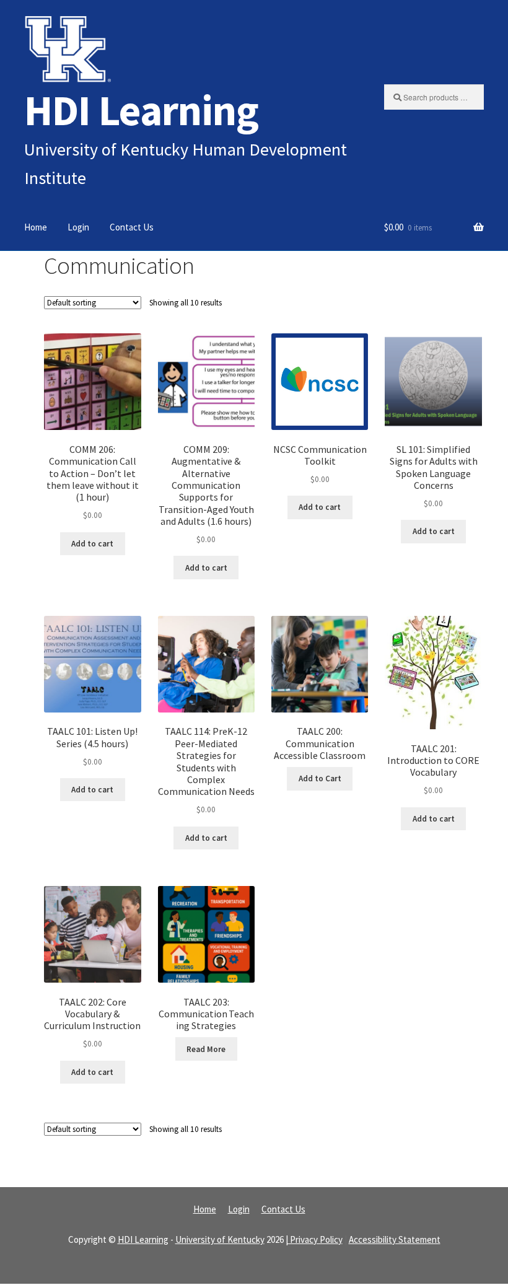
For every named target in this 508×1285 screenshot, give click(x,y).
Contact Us (132, 227)
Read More (206, 1049)
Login (78, 227)
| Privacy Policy (314, 1239)
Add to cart (92, 543)
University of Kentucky (220, 1239)
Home (35, 227)
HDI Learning (141, 110)
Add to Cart (320, 778)
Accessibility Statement (394, 1239)
